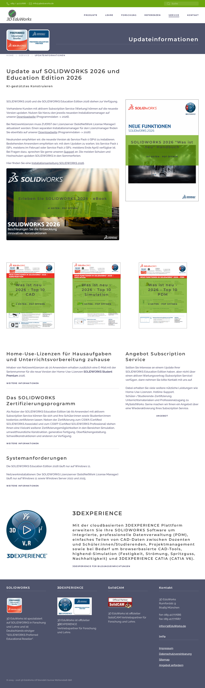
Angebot (162, 416)
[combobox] (181, 4)
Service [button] (174, 15)
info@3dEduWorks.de (172, 626)
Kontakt (193, 15)
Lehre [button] (109, 15)
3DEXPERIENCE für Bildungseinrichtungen (101, 566)
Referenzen (152, 15)
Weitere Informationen (22, 383)
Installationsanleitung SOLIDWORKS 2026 (58, 163)
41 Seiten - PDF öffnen (63, 208)
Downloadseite (26, 116)
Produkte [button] (90, 15)
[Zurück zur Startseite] (19, 15)
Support (69, 151)
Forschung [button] (129, 15)
